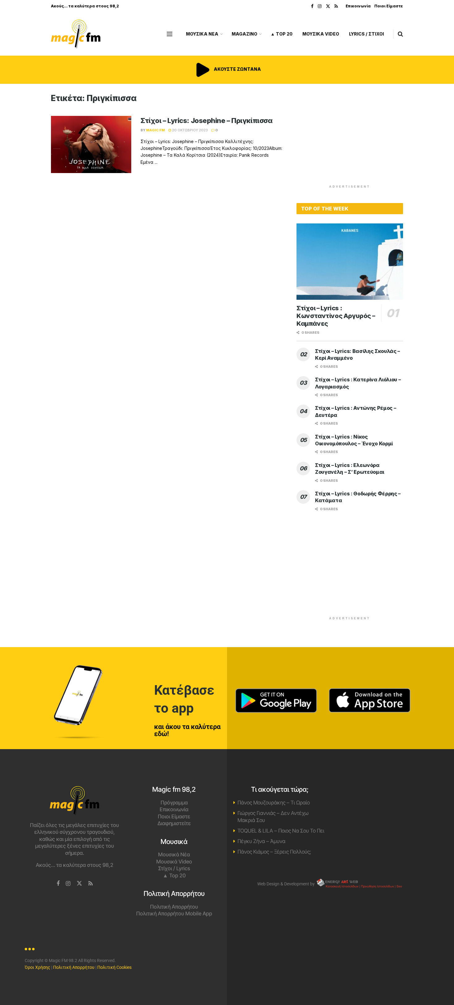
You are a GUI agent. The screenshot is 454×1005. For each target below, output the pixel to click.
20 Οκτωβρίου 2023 (189, 130)
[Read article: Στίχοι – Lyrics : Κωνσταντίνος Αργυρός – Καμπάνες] (349, 261)
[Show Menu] (169, 34)
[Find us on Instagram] (320, 6)
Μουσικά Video (174, 862)
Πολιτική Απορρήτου (174, 907)
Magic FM (155, 130)
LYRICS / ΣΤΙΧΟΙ (366, 33)
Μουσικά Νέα (174, 854)
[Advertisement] (350, 136)
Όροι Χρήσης (37, 967)
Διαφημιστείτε (174, 823)
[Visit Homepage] (75, 34)
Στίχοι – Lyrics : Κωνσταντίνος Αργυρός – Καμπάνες (335, 315)
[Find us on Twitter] (328, 6)
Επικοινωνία (358, 6)
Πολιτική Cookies (114, 967)
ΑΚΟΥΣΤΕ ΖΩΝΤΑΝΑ (237, 69)
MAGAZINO (244, 33)
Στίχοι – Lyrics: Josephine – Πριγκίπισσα (206, 121)
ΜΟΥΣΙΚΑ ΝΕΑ (202, 33)
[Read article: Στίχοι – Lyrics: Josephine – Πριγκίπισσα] (91, 144)
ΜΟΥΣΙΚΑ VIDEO (320, 33)
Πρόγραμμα (174, 802)
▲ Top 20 (281, 33)
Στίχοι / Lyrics (174, 868)
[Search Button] (400, 34)
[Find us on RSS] (336, 6)
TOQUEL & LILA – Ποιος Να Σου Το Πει (281, 831)
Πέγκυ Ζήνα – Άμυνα (261, 841)
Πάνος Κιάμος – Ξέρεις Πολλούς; (274, 852)
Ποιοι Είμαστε (388, 6)
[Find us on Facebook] (312, 6)
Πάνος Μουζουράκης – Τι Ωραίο (274, 802)
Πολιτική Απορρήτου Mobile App (174, 913)
